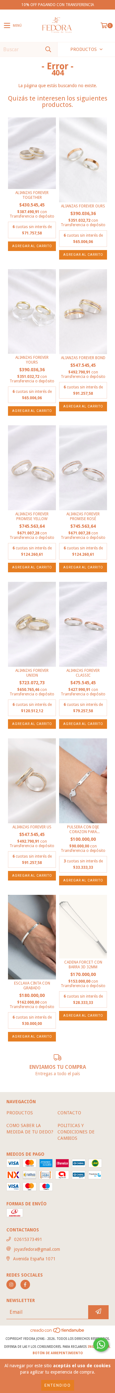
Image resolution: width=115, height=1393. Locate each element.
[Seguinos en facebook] (25, 1284)
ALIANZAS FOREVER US (31, 827)
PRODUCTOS (19, 1112)
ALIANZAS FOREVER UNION (32, 673)
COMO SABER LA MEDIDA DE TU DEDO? (29, 1128)
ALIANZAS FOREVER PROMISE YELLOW (32, 516)
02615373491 (28, 1239)
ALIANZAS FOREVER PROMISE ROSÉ (83, 516)
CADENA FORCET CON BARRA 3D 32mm (83, 964)
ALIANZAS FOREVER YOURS (32, 360)
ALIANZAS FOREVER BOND (83, 358)
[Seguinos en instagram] (11, 1284)
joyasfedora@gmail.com (37, 1249)
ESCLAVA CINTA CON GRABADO (32, 985)
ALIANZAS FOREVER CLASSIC (83, 673)
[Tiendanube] (58, 1332)
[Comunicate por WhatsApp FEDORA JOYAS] (101, 1345)
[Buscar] (48, 49)
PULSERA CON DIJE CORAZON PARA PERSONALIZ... (83, 829)
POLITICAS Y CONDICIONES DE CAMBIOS (76, 1132)
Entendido (57, 1385)
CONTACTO (69, 1112)
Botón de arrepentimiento (58, 1353)
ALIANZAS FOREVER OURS (83, 206)
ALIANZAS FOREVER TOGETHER (32, 195)
